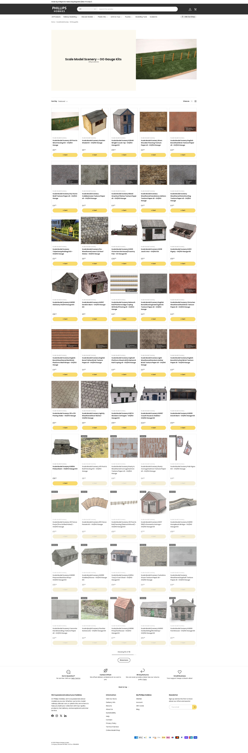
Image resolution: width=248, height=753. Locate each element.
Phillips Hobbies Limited (62, 742)
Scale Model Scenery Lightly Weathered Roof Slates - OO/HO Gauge (93, 415)
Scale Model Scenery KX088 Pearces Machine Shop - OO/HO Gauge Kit (64, 577)
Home (53, 22)
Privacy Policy (111, 723)
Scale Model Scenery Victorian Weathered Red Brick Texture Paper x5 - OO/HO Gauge (182, 304)
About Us (109, 709)
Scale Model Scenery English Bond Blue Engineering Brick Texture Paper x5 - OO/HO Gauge (152, 305)
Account (139, 702)
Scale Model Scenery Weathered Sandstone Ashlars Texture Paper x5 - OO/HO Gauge (153, 197)
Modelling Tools (141, 17)
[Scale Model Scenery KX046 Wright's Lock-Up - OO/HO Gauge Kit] (124, 121)
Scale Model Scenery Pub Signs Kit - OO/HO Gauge (182, 467)
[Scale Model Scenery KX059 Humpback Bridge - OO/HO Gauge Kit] (183, 503)
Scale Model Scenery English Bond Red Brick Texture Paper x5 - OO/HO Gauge (182, 142)
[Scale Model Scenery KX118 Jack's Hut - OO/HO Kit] (153, 230)
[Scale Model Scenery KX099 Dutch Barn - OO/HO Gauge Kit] (183, 394)
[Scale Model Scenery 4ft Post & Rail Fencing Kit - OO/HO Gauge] (94, 447)
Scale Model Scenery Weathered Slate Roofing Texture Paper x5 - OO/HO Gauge (180, 197)
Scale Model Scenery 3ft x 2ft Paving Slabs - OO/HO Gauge (64, 414)
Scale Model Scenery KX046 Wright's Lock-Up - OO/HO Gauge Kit (123, 142)
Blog (137, 709)
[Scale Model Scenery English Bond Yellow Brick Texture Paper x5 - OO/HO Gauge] (94, 339)
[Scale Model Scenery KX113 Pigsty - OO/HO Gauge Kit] (183, 230)
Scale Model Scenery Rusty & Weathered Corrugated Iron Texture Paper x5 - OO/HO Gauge (123, 470)
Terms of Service (112, 727)
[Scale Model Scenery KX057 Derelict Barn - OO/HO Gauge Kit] (94, 283)
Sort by (54, 101)
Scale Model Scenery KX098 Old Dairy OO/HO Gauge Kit (64, 303)
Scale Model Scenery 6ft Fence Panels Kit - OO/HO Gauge (94, 523)
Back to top (123, 687)
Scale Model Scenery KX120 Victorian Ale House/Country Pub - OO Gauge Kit (123, 251)
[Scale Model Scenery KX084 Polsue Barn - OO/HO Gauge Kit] (65, 447)
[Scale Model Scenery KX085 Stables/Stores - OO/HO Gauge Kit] (94, 556)
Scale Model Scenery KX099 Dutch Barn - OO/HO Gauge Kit (182, 414)
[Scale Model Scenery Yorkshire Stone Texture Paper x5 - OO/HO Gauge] (153, 556)
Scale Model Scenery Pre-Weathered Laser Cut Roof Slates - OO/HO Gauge (92, 251)
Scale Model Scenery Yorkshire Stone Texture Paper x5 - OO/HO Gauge (153, 577)
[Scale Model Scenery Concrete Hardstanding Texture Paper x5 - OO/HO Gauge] (65, 609)
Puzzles (127, 17)
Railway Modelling (70, 17)
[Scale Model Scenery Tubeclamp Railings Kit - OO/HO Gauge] (65, 230)
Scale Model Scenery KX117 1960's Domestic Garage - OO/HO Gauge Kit (151, 524)
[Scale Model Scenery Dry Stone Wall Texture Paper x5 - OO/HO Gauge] (65, 175)
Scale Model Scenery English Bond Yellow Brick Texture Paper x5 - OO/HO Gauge (93, 360)
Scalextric (153, 17)
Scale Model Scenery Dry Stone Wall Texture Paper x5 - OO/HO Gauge (65, 196)
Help (107, 716)
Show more (124, 660)
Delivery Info (110, 702)
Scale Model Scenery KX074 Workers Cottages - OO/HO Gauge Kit (122, 415)
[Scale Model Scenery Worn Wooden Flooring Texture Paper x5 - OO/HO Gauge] (153, 121)
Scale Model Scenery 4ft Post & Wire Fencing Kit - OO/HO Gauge (65, 142)
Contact (109, 720)
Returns (109, 706)
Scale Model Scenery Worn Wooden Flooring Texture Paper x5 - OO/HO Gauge (151, 142)
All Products (56, 17)
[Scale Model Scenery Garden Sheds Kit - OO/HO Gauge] (94, 121)
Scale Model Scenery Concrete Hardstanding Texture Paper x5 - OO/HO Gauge (65, 630)
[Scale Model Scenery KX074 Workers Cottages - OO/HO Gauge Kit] (124, 394)
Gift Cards (140, 706)
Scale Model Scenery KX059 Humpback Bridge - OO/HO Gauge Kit (181, 524)
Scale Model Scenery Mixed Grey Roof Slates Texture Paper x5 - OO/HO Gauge (124, 196)
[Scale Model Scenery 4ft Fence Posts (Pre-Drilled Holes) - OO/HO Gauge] (65, 503)
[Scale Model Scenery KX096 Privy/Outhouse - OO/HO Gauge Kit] (124, 609)
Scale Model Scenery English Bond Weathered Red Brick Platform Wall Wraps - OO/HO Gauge (65, 361)
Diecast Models (87, 17)
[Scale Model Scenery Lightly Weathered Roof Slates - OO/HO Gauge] (94, 394)
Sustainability (111, 713)
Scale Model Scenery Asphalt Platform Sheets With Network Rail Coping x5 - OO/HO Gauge (124, 360)
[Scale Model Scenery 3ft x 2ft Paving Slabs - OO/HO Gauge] (65, 394)
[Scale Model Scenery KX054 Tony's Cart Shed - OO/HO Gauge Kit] (124, 556)
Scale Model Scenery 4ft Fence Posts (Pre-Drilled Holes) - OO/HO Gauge (65, 524)
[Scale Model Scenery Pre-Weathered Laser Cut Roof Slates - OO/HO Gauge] (94, 230)
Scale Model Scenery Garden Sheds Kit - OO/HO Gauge (93, 141)
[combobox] (127, 9)
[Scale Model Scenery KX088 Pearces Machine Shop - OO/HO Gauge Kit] (65, 556)
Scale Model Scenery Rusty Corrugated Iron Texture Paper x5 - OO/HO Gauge (153, 468)
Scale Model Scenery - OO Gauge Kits (67, 22)
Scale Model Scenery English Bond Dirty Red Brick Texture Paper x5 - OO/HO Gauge (181, 360)
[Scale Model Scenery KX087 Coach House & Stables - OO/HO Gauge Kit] (153, 394)
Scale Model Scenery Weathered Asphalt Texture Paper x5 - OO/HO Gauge (181, 577)
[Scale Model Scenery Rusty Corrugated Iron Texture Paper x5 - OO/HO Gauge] (153, 447)
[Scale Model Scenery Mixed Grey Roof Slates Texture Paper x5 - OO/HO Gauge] (124, 175)
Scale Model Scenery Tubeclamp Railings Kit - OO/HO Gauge (63, 251)
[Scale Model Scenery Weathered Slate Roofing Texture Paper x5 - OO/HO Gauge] (183, 175)
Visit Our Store (111, 699)
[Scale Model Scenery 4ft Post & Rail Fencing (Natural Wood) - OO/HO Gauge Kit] (124, 503)
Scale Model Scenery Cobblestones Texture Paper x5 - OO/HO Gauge (93, 196)
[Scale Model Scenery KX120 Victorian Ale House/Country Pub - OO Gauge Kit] (124, 230)
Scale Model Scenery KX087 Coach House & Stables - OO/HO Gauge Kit (152, 415)
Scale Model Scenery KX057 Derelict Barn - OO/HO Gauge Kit (93, 304)
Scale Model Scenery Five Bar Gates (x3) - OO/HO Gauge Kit (94, 629)
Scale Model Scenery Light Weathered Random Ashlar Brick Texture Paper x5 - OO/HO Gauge (153, 361)
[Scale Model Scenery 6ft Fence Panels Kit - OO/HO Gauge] (94, 503)
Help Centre (75, 678)
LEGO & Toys (115, 17)
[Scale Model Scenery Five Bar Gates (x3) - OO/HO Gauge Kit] (94, 609)
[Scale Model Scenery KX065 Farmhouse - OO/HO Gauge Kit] (183, 609)
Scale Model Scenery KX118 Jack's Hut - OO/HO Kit (151, 250)
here (145, 679)
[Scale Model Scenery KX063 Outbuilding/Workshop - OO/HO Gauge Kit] (153, 609)
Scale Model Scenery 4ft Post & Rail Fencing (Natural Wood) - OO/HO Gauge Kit (124, 524)
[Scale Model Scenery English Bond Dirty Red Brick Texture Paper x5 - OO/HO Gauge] (183, 339)
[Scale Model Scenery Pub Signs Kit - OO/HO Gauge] (183, 447)
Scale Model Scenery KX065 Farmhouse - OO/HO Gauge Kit (182, 629)
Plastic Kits (102, 17)
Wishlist (139, 699)
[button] (195, 9)
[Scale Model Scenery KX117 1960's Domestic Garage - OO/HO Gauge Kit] (153, 503)
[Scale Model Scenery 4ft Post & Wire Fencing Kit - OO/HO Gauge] (65, 121)
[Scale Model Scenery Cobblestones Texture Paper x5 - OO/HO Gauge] (94, 175)
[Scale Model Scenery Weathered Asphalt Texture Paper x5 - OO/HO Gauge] (183, 556)
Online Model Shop (113, 730)
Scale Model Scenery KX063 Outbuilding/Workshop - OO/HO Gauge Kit (152, 630)
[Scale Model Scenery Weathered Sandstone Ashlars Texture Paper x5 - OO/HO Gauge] (153, 175)
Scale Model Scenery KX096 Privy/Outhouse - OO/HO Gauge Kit (123, 630)
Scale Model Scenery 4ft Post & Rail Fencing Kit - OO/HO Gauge (94, 468)
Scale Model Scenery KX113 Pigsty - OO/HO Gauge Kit (180, 250)
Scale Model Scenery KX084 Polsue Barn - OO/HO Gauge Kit (65, 467)
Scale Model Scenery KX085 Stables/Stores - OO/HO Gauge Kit (94, 577)
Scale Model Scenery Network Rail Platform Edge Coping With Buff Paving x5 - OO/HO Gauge (123, 305)
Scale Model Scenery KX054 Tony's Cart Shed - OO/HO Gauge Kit (122, 577)
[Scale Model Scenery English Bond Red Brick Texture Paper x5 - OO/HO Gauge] (183, 121)
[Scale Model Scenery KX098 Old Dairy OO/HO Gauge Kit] (65, 283)
